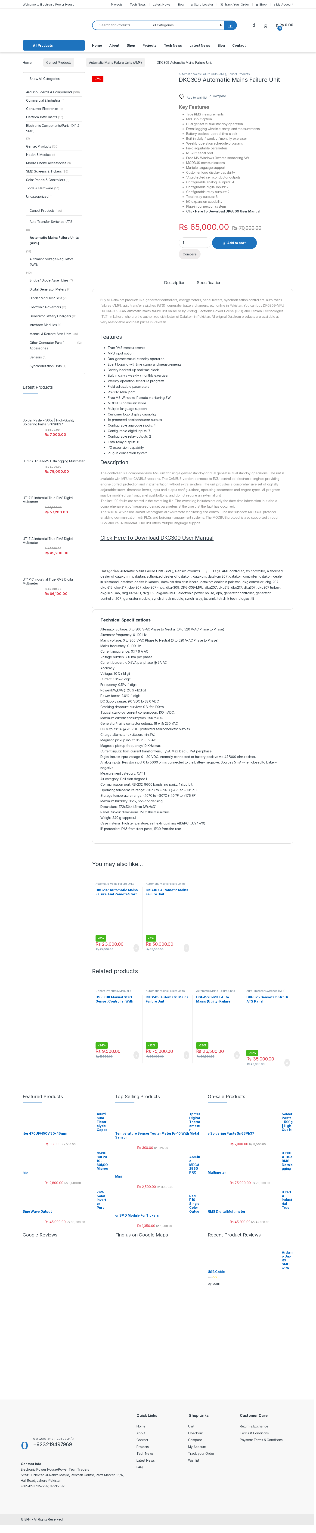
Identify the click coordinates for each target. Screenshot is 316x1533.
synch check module (167, 598)
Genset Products (58, 62)
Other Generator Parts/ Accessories (56, 345)
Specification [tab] (209, 283)
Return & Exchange (254, 1426)
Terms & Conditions (254, 1433)
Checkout (195, 1433)
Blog (181, 4)
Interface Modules (45, 325)
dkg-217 (120, 587)
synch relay (193, 598)
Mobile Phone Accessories (48, 163)
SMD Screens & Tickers (47, 171)
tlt (252, 598)
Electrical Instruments (44, 117)
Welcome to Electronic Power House (48, 4)
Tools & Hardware (42, 188)
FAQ (139, 1467)
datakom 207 (217, 576)
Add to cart (236, 243)
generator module (136, 598)
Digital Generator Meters (50, 289)
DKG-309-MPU (192, 587)
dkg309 (149, 593)
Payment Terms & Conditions (261, 1440)
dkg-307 (135, 587)
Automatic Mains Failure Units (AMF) (115, 62)
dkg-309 (172, 587)
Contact (239, 45)
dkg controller (252, 582)
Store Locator (203, 4)
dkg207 (211, 587)
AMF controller (233, 571)
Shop (262, 4)
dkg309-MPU (166, 593)
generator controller (239, 593)
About (114, 45)
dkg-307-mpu (153, 587)
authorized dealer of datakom (169, 576)
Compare (219, 96)
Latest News (161, 4)
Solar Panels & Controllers (47, 180)
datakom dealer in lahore (179, 582)
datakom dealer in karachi (140, 582)
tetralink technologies (233, 598)
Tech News (138, 4)
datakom (199, 576)
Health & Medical (40, 155)
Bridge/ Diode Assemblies (51, 280)
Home (97, 45)
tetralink (210, 598)
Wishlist (193, 1460)
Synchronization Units (48, 366)
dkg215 (224, 587)
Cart (191, 1426)
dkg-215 (106, 587)
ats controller (255, 571)
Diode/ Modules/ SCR (48, 298)
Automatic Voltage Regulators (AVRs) (52, 262)
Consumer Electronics (44, 109)
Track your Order (201, 1453)
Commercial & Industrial (45, 100)
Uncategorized (39, 196)
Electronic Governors (48, 307)
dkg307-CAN (110, 593)
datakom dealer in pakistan (220, 582)
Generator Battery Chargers (53, 316)
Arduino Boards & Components (53, 92)
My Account (284, 4)
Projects (117, 4)
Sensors (38, 357)
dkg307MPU (131, 593)
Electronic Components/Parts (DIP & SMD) (52, 128)
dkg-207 (272, 582)
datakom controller (243, 576)
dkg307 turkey (268, 587)
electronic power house (196, 593)
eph (219, 593)
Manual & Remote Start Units (113, 992)
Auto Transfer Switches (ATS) (265, 991)
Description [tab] (175, 283)
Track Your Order (236, 4)
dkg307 (250, 587)
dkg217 (236, 587)
